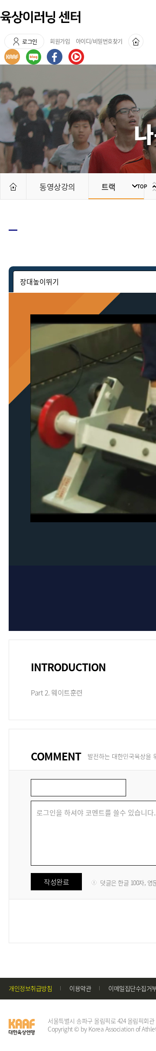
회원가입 (60, 41)
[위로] (145, 186)
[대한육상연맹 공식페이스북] (54, 57)
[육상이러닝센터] (40, 17)
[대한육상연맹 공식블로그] (33, 57)
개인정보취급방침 (30, 988)
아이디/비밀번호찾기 (99, 41)
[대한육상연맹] (12, 57)
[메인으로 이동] (13, 186)
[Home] (135, 41)
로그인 (29, 41)
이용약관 (80, 988)
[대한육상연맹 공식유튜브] (76, 57)
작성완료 (56, 881)
